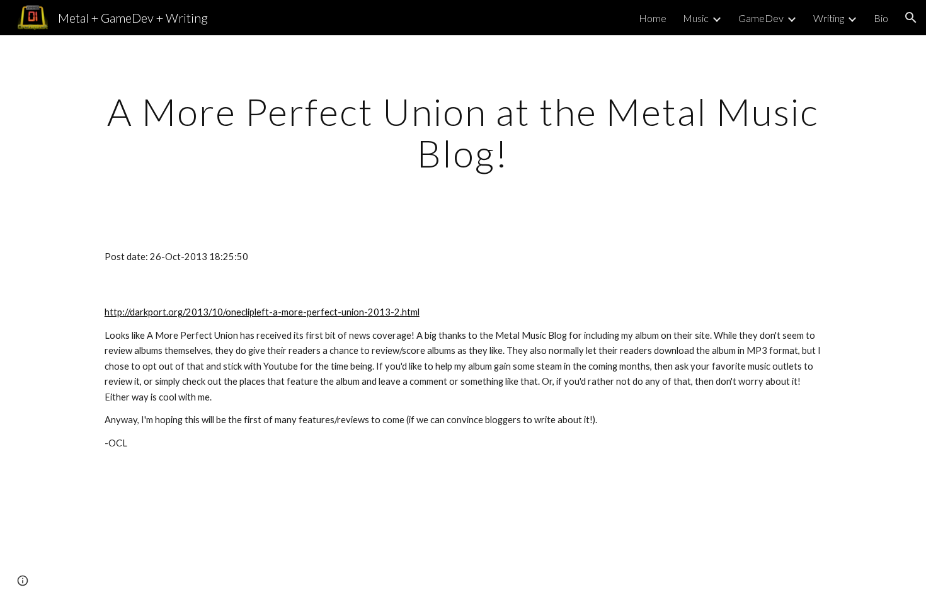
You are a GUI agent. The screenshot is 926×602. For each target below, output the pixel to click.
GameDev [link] (761, 18)
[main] (463, 132)
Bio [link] (881, 18)
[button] (911, 18)
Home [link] (652, 18)
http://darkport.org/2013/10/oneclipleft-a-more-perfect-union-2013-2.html (262, 312)
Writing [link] (828, 18)
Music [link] (696, 18)
